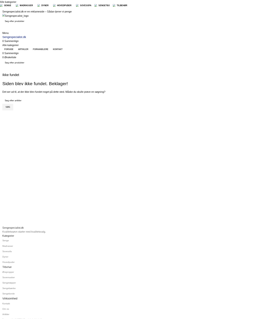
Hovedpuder (8, 262)
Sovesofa (7, 251)
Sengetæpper (9, 282)
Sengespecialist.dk (14, 37)
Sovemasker (8, 277)
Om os (5, 309)
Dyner (5, 256)
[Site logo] (15, 15)
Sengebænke (9, 288)
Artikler (5, 314)
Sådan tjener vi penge (59, 11)
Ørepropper (8, 272)
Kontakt (6, 303)
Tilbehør (7, 267)
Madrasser (7, 246)
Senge (5, 240)
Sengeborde (8, 293)
